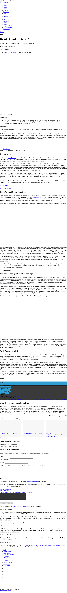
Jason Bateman (12, 158)
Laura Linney (35, 399)
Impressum (6, 564)
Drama (6, 52)
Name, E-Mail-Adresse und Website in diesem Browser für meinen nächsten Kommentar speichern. (29, 466)
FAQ (4, 550)
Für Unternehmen (8, 562)
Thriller (15, 52)
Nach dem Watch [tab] (5, 126)
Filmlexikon (6, 553)
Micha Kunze (6, 149)
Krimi (10, 52)
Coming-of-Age (37, 197)
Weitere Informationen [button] (6, 188)
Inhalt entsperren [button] (4, 185)
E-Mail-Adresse (5, 459)
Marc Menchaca (44, 399)
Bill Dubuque (12, 396)
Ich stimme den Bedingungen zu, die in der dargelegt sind (24, 481)
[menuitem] (35, 5)
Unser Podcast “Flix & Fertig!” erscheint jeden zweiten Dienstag (42, 545)
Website (2, 462)
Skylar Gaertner (54, 399)
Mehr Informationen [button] (5, 489)
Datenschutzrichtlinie (32, 481)
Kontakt (5, 560)
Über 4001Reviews (8, 554)
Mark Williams (21, 396)
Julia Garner (28, 399)
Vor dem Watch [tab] (4, 117)
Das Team (6, 556)
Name (2, 456)
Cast (12, 283)
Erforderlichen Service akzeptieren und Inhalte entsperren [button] (16, 492)
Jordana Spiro (20, 399)
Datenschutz (6, 565)
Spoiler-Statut (7, 551)
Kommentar (4, 478)
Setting (24, 362)
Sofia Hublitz (62, 399)
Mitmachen (6, 557)
